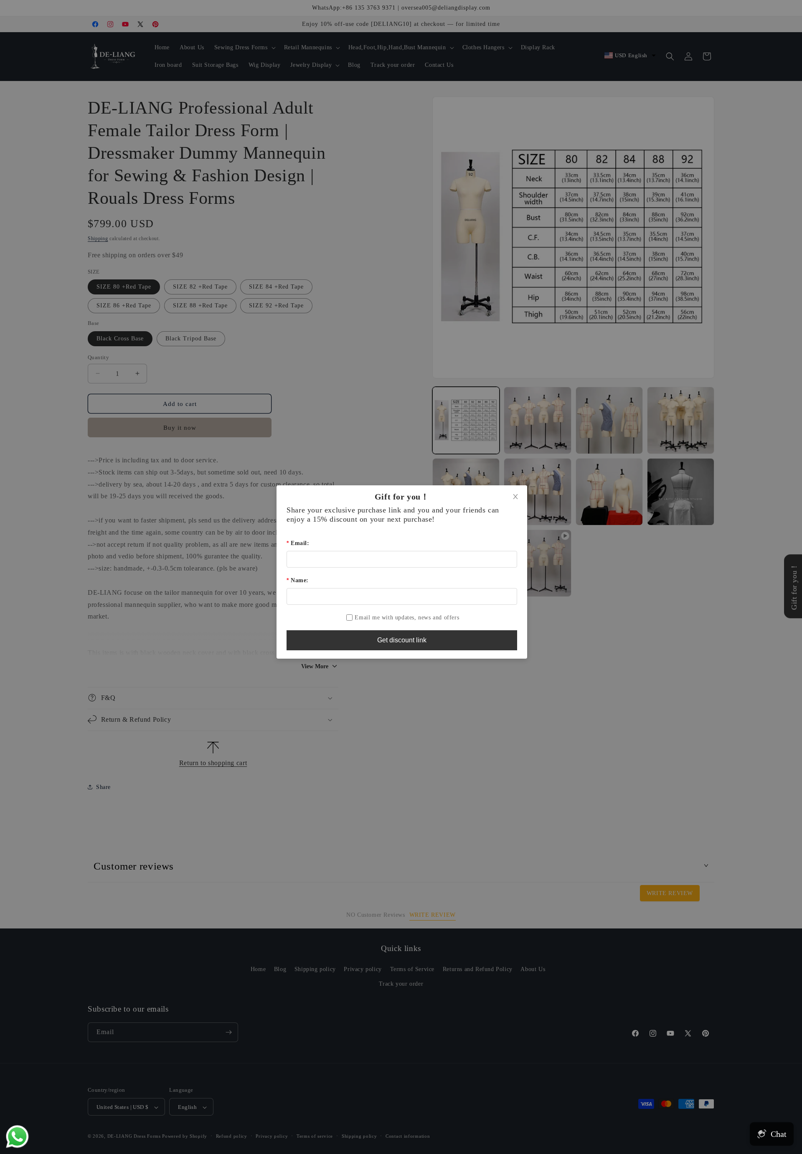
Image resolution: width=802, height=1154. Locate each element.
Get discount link (401, 640)
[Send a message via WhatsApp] (17, 1137)
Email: (300, 543)
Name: (300, 580)
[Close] (515, 497)
